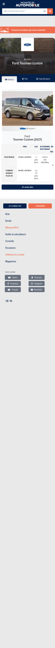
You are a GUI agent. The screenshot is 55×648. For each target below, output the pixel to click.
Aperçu (11, 79)
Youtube (14, 289)
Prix (26, 78)
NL (11, 301)
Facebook (14, 283)
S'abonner (40, 205)
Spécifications (44, 78)
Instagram (38, 283)
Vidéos (14, 277)
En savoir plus (27, 187)
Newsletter (38, 289)
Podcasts (38, 277)
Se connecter (15, 205)
